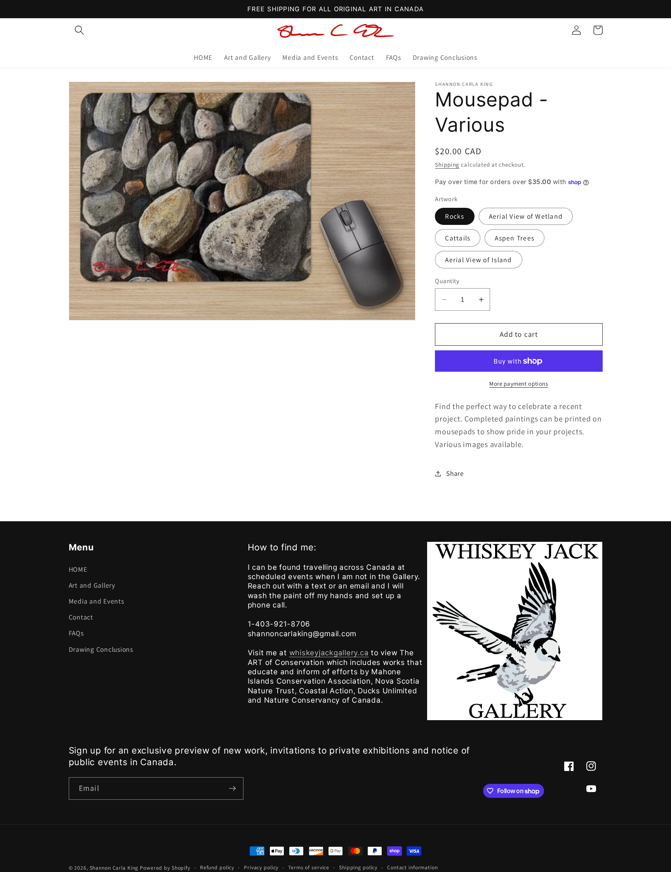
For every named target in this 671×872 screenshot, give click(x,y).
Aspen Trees (514, 237)
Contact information (412, 867)
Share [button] (455, 473)
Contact (81, 617)
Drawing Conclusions (101, 649)
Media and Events (96, 601)
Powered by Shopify (165, 867)
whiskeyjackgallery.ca (329, 652)
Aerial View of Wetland (526, 216)
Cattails (457, 237)
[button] (79, 30)
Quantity (447, 281)
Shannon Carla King (114, 867)
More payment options (518, 384)
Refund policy (217, 867)
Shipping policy (358, 867)
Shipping (447, 164)
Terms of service (308, 867)
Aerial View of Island (478, 259)
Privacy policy (261, 867)
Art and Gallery (92, 585)
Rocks (454, 216)
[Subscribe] (232, 788)
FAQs (76, 632)
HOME (78, 569)
